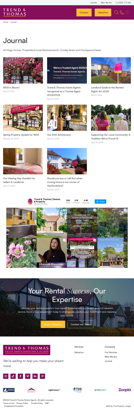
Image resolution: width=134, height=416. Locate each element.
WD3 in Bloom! (11, 87)
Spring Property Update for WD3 (21, 134)
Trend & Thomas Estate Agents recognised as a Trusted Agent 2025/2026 (64, 91)
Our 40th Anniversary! (59, 134)
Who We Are (106, 2)
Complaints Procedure (13, 406)
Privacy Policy (22, 403)
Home (5, 22)
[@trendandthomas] (30, 201)
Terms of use (8, 403)
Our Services (111, 352)
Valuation (79, 352)
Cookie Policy (37, 403)
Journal (93, 2)
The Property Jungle (122, 406)
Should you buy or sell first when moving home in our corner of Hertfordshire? (64, 182)
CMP (47, 403)
